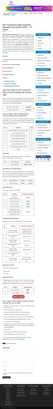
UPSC (22, 13)
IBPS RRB (40, 107)
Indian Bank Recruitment (21, 395)
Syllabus (40, 40)
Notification (41, 38)
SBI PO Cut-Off (41, 66)
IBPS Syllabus (33, 390)
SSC (19, 13)
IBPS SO (8, 395)
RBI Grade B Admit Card (44, 145)
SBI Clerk (8, 394)
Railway (26, 13)
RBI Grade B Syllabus (43, 147)
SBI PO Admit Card (42, 58)
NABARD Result (46, 394)
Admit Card (40, 43)
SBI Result (46, 388)
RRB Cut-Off (41, 118)
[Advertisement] (26, 20)
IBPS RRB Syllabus (42, 113)
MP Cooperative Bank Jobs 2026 (11, 86)
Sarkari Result (6, 14)
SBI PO (8, 390)
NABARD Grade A (8, 404)
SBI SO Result (41, 133)
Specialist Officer (42, 125)
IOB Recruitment (20, 394)
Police (35, 13)
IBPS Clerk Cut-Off (42, 100)
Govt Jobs (9, 13)
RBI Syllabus (33, 392)
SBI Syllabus (33, 388)
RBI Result (46, 392)
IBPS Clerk (8, 392)
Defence (31, 13)
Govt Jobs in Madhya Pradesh (11, 343)
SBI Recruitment (20, 388)
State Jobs (40, 13)
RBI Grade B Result (42, 153)
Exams (12, 14)
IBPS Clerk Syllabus (42, 95)
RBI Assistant (8, 401)
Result (39, 45)
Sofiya (5, 31)
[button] (48, 14)
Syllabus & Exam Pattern (44, 60)
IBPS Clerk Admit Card (43, 92)
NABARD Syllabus (33, 394)
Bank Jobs (14, 13)
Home (4, 13)
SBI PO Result (41, 63)
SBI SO (8, 399)
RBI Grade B (8, 403)
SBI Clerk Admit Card (43, 75)
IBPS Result (46, 390)
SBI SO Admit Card (42, 127)
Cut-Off (39, 48)
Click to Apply (18, 297)
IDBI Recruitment (20, 392)
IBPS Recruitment (20, 390)
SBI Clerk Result (42, 80)
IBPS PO (8, 388)
